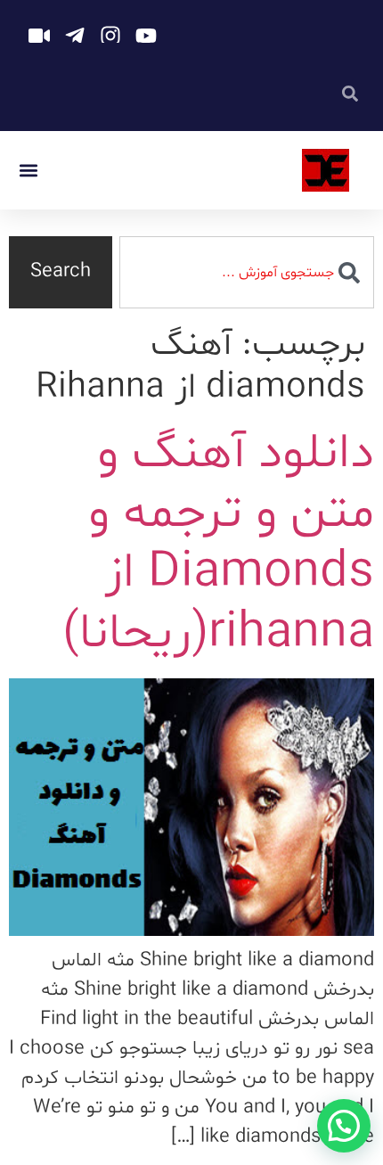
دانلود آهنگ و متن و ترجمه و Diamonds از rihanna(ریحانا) (218, 544)
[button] (28, 170)
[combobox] (246, 272)
